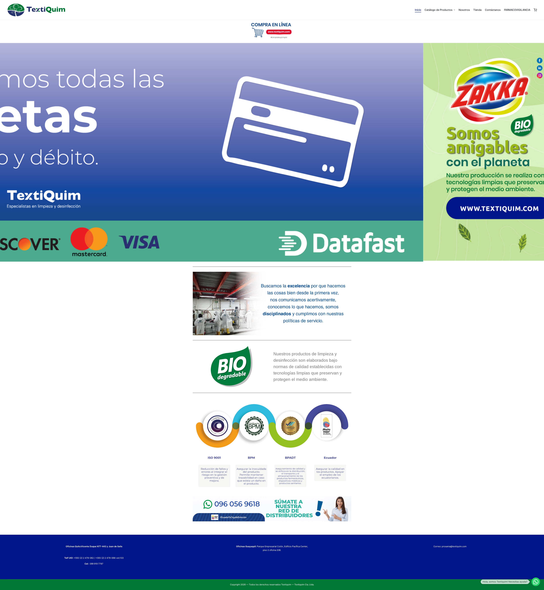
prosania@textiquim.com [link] (454, 546)
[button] (536, 582)
